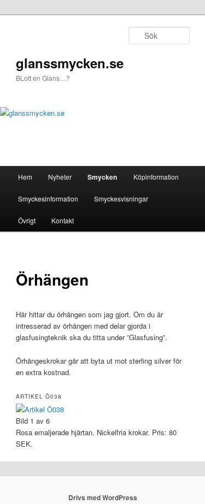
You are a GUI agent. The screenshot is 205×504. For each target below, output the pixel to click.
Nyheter (60, 176)
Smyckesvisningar (121, 198)
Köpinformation (156, 176)
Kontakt (62, 220)
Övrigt (27, 220)
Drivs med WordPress (102, 497)
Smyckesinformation (48, 198)
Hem (25, 176)
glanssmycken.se (70, 63)
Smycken (102, 177)
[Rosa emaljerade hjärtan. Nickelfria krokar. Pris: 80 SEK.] (40, 409)
